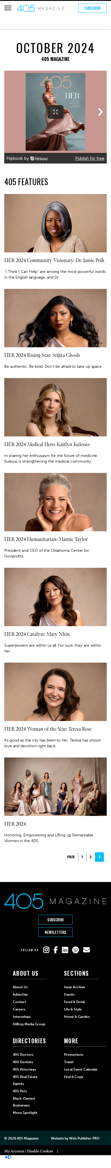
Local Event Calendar (81, 1069)
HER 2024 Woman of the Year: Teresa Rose (48, 729)
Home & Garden (77, 1017)
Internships (21, 1017)
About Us (20, 987)
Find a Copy (73, 1077)
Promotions (73, 1055)
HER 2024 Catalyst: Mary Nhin (37, 634)
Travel (68, 1062)
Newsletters (55, 932)
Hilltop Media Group (29, 1024)
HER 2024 (15, 824)
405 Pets (20, 1091)
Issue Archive (74, 987)
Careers (19, 1009)
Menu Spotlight (25, 1113)
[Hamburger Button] (7, 8)
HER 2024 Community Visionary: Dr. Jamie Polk (54, 261)
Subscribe (92, 8)
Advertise (20, 995)
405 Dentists (23, 1062)
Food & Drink (74, 1002)
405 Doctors (23, 1055)
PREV (71, 856)
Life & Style (73, 1009)
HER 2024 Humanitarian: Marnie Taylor (46, 539)
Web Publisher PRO (84, 1138)
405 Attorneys (24, 1069)
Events (69, 995)
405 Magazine (28, 1138)
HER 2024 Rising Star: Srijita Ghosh (42, 355)
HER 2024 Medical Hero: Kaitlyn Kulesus (47, 445)
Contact (19, 1002)
